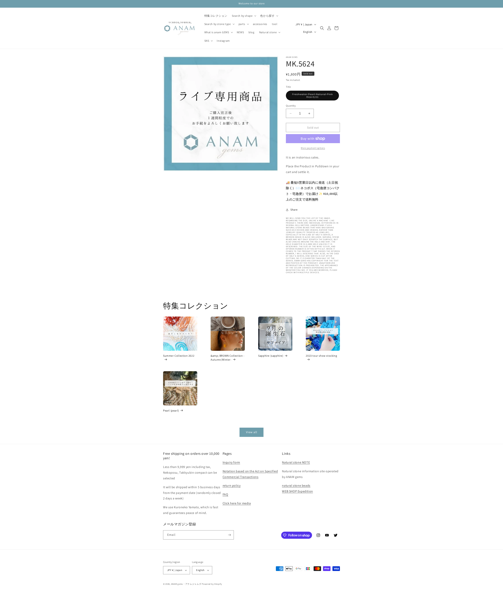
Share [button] (294, 209)
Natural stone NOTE (296, 462)
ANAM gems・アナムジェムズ (186, 584)
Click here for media (237, 503)
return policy (232, 485)
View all (251, 432)
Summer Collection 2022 (178, 355)
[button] (243, 16)
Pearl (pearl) (171, 410)
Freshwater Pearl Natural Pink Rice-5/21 (313, 96)
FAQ (225, 494)
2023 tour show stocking (321, 355)
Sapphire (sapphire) (270, 355)
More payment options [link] (313, 147)
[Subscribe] (229, 535)
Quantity (291, 105)
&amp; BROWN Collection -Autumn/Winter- (227, 357)
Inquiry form (231, 462)
